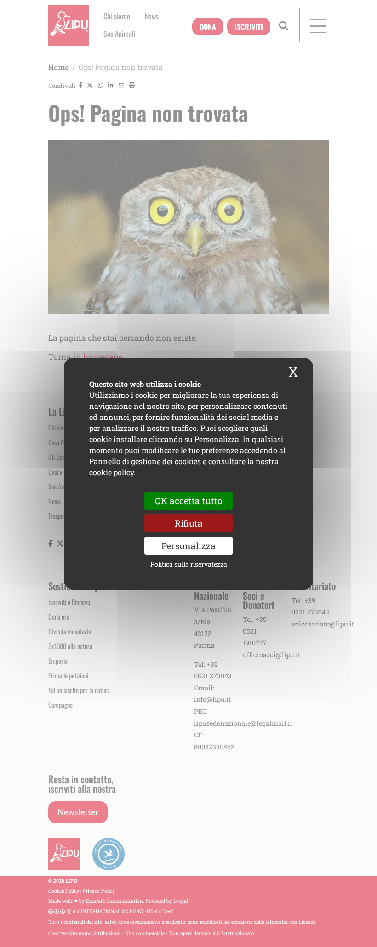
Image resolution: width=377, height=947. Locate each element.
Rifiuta (189, 522)
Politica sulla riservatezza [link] (188, 564)
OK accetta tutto (189, 500)
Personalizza (188, 545)
